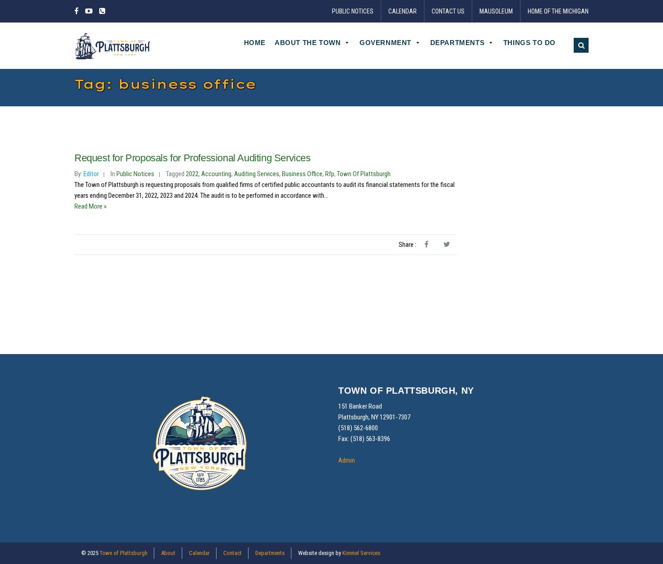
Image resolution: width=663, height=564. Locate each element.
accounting (216, 174)
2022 (192, 174)
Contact (232, 553)
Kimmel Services (361, 553)
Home (255, 42)
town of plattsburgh (364, 174)
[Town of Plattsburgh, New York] (112, 45)
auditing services (256, 174)
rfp (329, 174)
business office (302, 174)
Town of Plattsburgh (123, 553)
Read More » (90, 206)
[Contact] (102, 11)
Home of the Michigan (558, 11)
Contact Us (448, 11)
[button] (581, 45)
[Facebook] (77, 11)
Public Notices (352, 11)
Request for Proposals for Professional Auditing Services (192, 158)
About (168, 553)
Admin (346, 460)
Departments (457, 42)
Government (385, 42)
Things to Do (529, 42)
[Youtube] (89, 11)
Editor (91, 174)
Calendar (402, 11)
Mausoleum (496, 11)
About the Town (308, 42)
